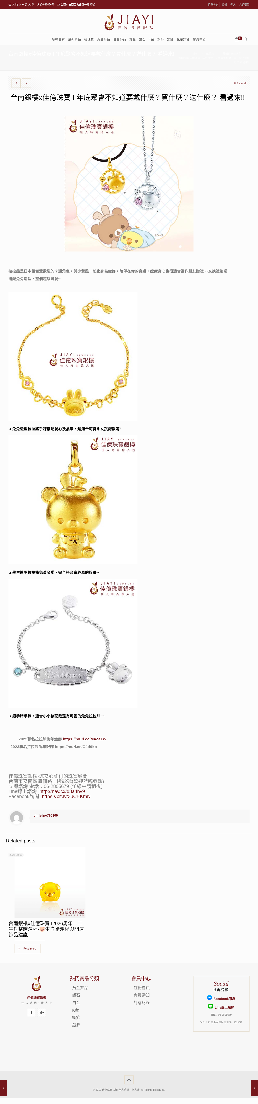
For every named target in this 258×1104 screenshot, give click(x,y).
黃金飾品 (80, 988)
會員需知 (142, 995)
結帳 (224, 4)
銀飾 (76, 1025)
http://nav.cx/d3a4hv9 (62, 791)
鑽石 (76, 995)
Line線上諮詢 (223, 1007)
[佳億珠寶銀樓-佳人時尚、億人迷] (128, 22)
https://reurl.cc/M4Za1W (84, 739)
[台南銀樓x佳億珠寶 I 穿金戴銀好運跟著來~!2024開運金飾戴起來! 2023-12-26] (3, 1088)
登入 (233, 4)
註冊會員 (142, 988)
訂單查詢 (213, 4)
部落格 (210, 53)
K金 (75, 1010)
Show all (242, 83)
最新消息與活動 (232, 53)
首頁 (195, 53)
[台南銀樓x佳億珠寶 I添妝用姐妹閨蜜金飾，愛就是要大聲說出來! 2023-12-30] (254, 1088)
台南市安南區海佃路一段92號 (78, 4)
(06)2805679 (47, 4)
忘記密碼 (244, 4)
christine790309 (46, 815)
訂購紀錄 (142, 1003)
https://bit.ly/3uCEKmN (66, 796)
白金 (76, 1003)
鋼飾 (76, 1017)
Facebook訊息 (223, 999)
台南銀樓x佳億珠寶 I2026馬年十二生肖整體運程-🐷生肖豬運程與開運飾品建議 (46, 929)
